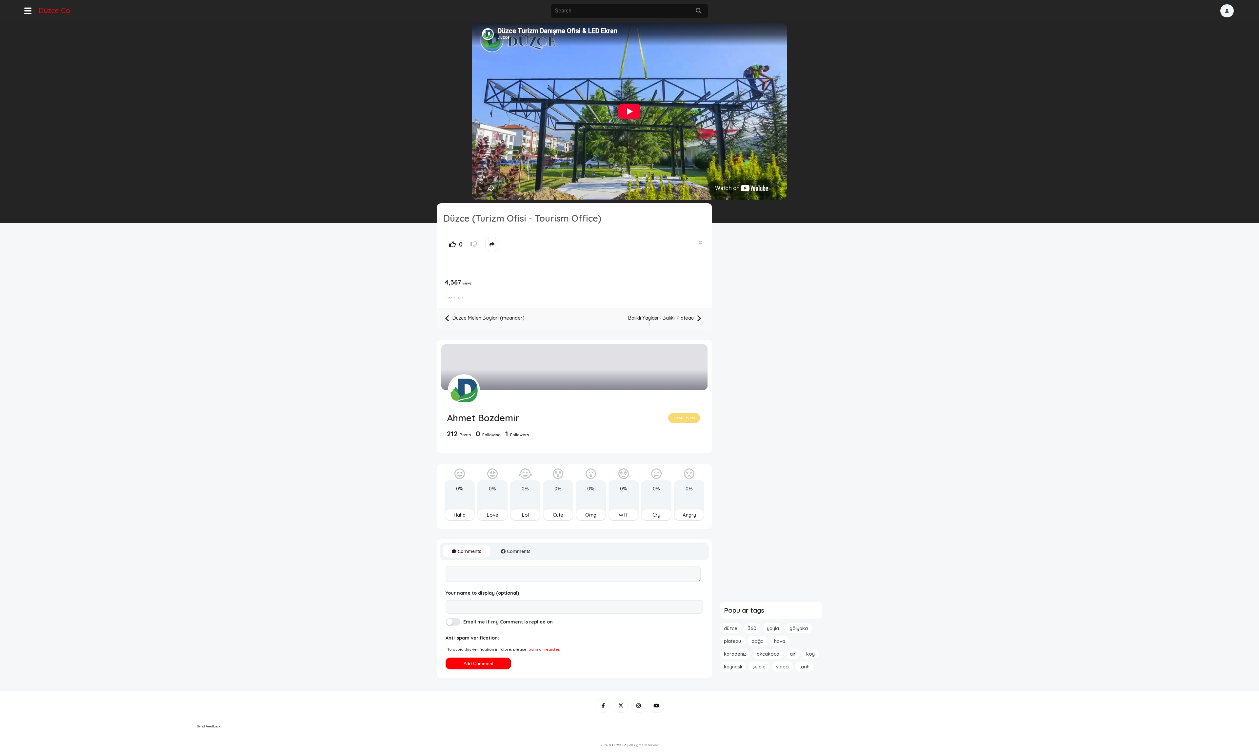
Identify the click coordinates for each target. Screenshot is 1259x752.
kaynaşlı (733, 666)
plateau (732, 641)
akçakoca (768, 654)
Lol (525, 515)
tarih (804, 666)
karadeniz (735, 654)
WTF (624, 515)
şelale (759, 666)
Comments (468, 551)
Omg (590, 515)
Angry (689, 515)
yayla (773, 628)
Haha (460, 515)
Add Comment (478, 663)
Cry (656, 515)
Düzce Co (54, 10)
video (782, 666)
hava (779, 641)
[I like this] (452, 244)
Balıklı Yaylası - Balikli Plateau (661, 318)
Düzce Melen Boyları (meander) (488, 318)
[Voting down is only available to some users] (473, 244)
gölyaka (798, 628)
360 (752, 628)
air (793, 654)
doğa (757, 641)
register (551, 649)
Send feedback (209, 726)
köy (810, 654)
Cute (558, 515)
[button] (1227, 10)
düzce (730, 628)
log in (533, 649)
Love (492, 515)
